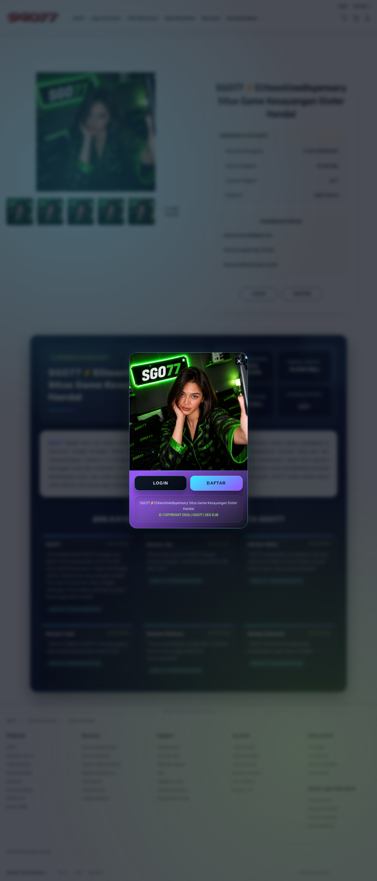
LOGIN (160, 483)
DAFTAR (216, 483)
